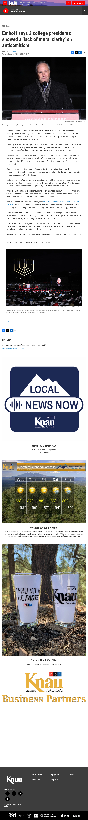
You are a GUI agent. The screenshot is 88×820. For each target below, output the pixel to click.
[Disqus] (44, 738)
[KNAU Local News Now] (44, 399)
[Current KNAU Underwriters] (44, 687)
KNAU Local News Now (44, 446)
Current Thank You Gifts (44, 660)
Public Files (36, 780)
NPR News (6, 26)
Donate (79, 3)
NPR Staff (12, 52)
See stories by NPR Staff (13, 348)
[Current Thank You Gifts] (44, 600)
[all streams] (85, 10)
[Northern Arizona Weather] (44, 491)
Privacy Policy (37, 775)
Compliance (54, 780)
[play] (6, 11)
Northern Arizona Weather (44, 527)
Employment (54, 775)
